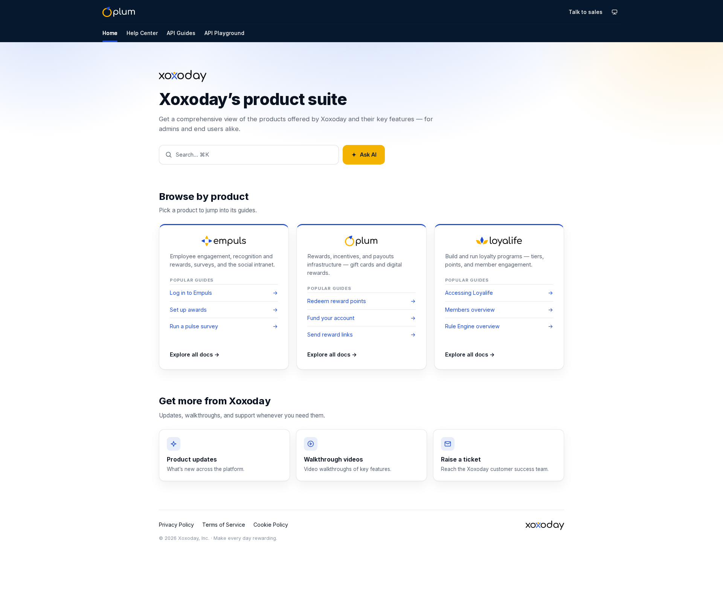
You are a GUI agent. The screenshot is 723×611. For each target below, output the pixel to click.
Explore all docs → (195, 354)
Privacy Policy (176, 524)
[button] (249, 155)
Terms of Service (223, 524)
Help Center (142, 33)
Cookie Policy (270, 524)
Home (109, 33)
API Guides (181, 33)
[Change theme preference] (615, 12)
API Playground (224, 33)
